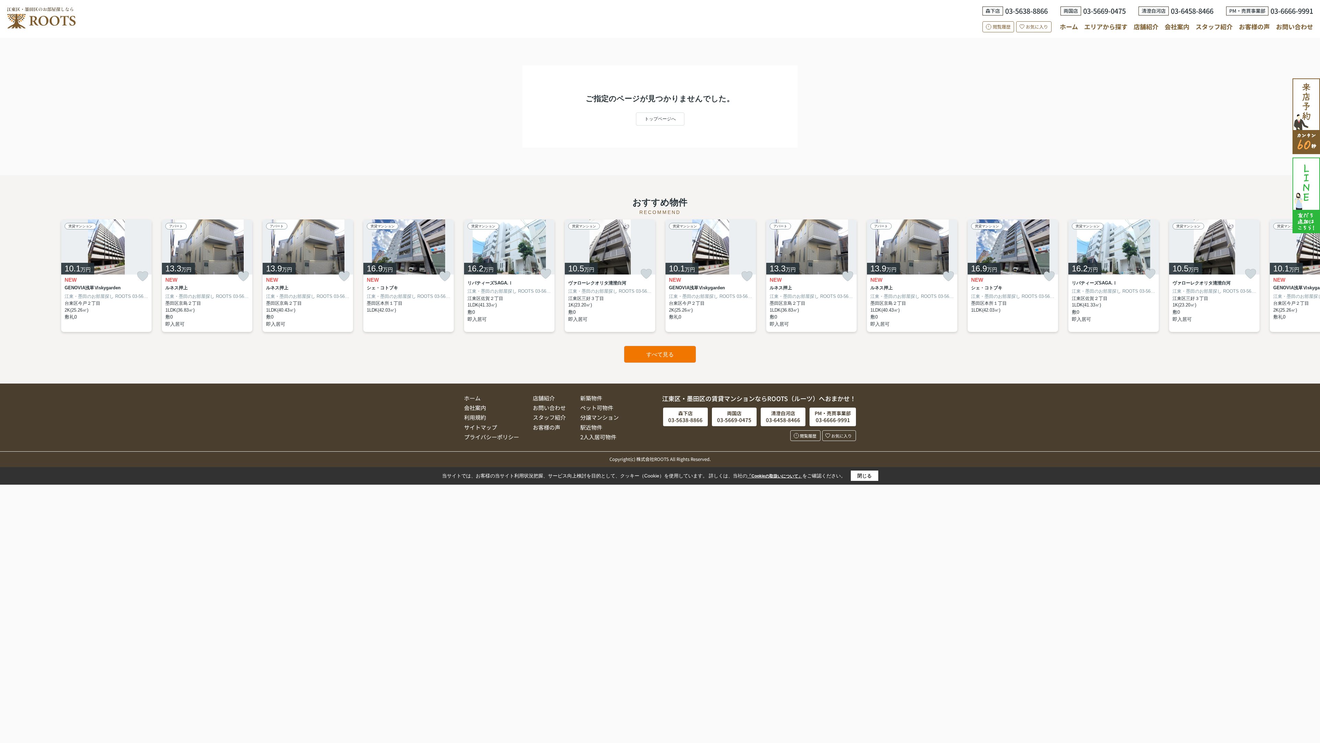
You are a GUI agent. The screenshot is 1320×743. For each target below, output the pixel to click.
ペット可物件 (596, 407)
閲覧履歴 (1002, 26)
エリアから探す (1106, 26)
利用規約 (475, 417)
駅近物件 (591, 427)
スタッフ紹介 (1214, 26)
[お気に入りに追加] (142, 276)
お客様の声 (1254, 26)
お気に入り (1037, 26)
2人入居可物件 (598, 437)
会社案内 (1177, 26)
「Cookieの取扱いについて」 (774, 476)
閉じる (864, 475)
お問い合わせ (1294, 26)
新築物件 (591, 398)
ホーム (1069, 26)
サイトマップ (480, 427)
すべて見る (660, 354)
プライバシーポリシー (491, 437)
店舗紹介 (1146, 26)
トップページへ (660, 118)
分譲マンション (599, 417)
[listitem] (509, 275)
